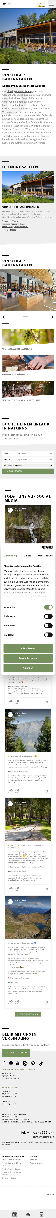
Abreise (6, 459)
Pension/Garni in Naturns (11, 1169)
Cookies (46, 1142)
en (53, 1194)
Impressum (38, 1142)
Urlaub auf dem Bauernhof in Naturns (12, 1174)
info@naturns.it (43, 1137)
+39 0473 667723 (11, 221)
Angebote (34, 1157)
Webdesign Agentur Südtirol (6, 1194)
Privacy (30, 1142)
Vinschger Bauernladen (19, 91)
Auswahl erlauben (28, 658)
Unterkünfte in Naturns (13, 1157)
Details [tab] (27, 555)
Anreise (6, 454)
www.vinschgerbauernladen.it (15, 227)
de (44, 1194)
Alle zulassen (28, 648)
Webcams (33, 1160)
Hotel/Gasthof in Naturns (11, 1160)
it (48, 1194)
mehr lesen (12, 230)
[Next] (52, 317)
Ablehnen (28, 668)
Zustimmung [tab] (10, 555)
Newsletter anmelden (17, 1053)
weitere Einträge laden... (28, 1014)
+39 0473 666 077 (12, 1078)
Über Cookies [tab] (45, 555)
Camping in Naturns (9, 1178)
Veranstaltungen (36, 1163)
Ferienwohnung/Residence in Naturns (12, 1164)
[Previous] (4, 317)
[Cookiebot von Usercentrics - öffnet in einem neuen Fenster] (40, 547)
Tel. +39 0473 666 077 (37, 1133)
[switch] (48, 616)
